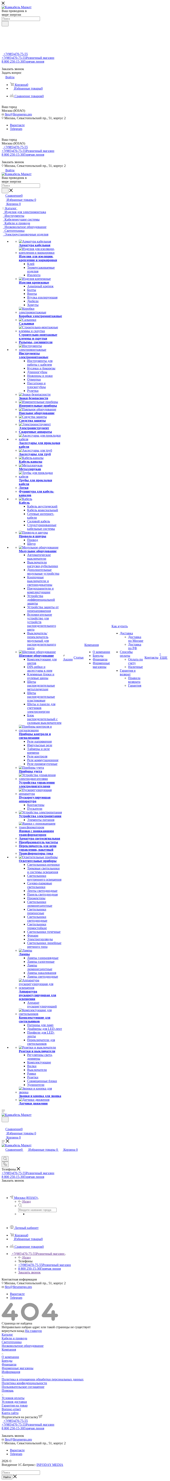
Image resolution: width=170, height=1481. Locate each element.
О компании (10, 1357)
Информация (11, 1372)
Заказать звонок (29, 1272)
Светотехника (12, 1342)
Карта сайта (10, 1413)
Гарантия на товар (15, 1405)
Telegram (16, 129)
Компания (9, 1349)
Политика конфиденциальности (24, 1383)
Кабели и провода (14, 1338)
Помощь (7, 1390)
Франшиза (9, 1364)
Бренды (7, 1360)
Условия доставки (14, 1401)
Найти (7, 1477)
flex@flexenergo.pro (18, 114)
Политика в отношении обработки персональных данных (43, 1379)
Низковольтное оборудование (23, 1345)
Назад (26, 1201)
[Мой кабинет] (3, 1125)
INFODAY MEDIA (49, 1464)
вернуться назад (13, 1331)
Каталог (7, 1334)
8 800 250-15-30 (23, 61)
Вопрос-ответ (11, 1409)
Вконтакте (17, 125)
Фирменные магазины (17, 1368)
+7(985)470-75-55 (15, 54)
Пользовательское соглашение (23, 1387)
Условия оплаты (13, 1398)
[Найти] (5, 23)
